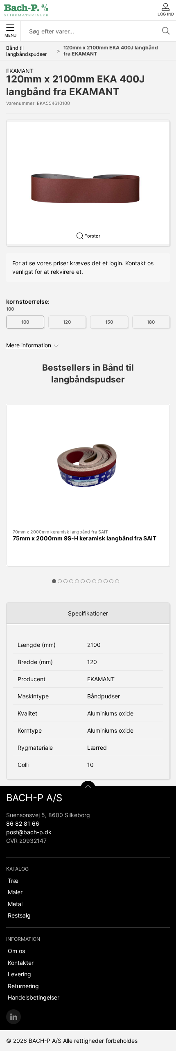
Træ (13, 880)
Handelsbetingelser (33, 997)
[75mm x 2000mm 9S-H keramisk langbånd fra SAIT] (88, 467)
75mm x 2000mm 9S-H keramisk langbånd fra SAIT (84, 538)
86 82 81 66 (22, 823)
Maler (15, 892)
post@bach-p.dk (29, 832)
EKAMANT (20, 70)
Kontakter (21, 962)
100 (25, 322)
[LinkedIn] (13, 1016)
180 (151, 322)
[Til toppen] (88, 788)
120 (67, 322)
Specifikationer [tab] (88, 613)
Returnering (23, 985)
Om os (16, 950)
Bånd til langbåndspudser (26, 51)
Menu (10, 35)
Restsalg (19, 915)
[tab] (54, 581)
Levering (19, 974)
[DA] (26, 10)
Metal (15, 903)
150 (109, 322)
